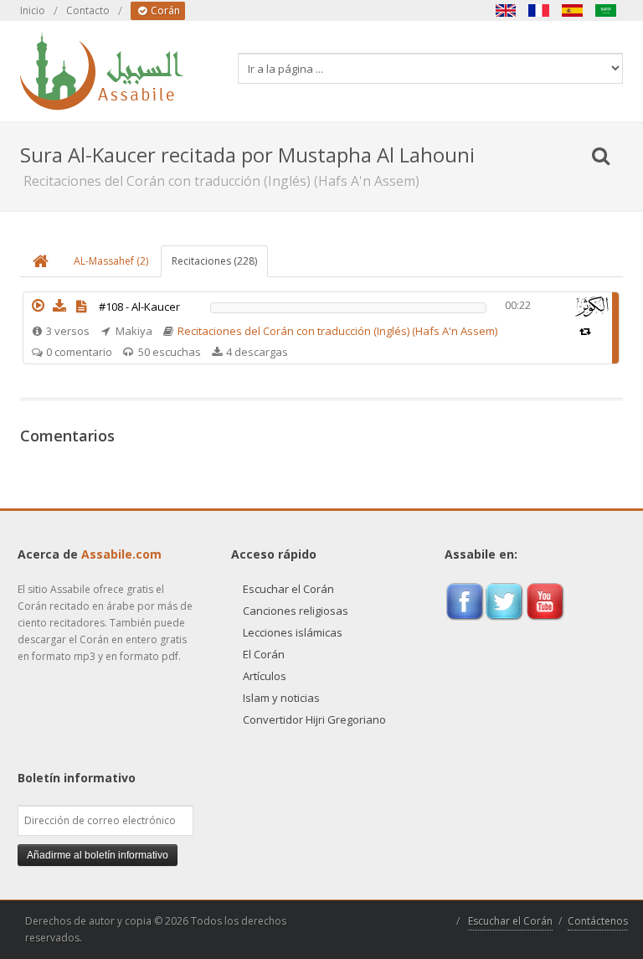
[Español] (572, 10)
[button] (38, 305)
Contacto (88, 10)
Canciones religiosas (295, 610)
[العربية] (606, 10)
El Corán (264, 654)
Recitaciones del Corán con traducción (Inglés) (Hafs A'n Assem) (337, 330)
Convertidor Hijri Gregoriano (314, 719)
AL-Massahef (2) (111, 261)
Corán (164, 10)
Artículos (264, 675)
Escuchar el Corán (288, 588)
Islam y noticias (281, 697)
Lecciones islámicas (292, 632)
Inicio (32, 10)
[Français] (539, 10)
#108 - (139, 306)
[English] (505, 10)
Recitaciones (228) (214, 261)
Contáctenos (598, 921)
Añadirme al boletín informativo (97, 855)
